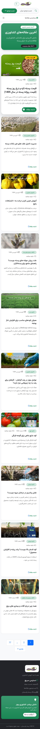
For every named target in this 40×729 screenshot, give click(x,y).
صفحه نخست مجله (30, 684)
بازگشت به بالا (28, 714)
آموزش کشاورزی (30, 193)
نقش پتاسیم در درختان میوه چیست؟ (22, 492)
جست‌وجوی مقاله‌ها (30, 688)
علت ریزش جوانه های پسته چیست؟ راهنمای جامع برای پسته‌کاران (22, 262)
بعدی (21, 649)
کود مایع (31, 431)
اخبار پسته (31, 80)
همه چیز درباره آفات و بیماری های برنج (21, 606)
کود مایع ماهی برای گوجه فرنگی (24, 435)
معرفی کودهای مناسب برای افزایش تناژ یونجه (21, 322)
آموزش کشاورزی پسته (28, 135)
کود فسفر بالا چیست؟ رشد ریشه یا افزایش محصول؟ (20, 551)
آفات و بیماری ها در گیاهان (27, 598)
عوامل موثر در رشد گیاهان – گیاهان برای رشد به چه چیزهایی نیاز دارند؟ (21, 382)
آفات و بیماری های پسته (28, 252)
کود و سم (31, 312)
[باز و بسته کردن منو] (3, 18)
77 (10, 642)
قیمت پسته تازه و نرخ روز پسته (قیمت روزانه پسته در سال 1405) (20, 90)
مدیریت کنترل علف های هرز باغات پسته (21, 143)
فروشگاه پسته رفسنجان (29, 692)
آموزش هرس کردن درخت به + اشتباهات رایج (21, 202)
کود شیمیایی (30, 484)
